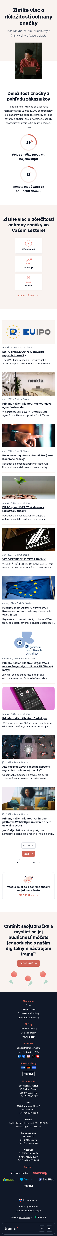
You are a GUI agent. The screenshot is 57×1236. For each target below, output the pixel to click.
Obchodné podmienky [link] (28, 1017)
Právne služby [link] (28, 1037)
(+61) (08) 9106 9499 (28, 1160)
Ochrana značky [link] (28, 1032)
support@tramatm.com (28, 1048)
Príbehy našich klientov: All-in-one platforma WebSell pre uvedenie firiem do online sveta (26, 822)
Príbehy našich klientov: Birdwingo (24, 718)
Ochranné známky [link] (28, 1028)
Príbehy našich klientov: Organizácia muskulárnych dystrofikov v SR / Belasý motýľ (27, 666)
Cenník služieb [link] (28, 1009)
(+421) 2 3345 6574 (28, 1143)
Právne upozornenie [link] (28, 1206)
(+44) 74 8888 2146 (28, 1096)
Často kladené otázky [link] (28, 1013)
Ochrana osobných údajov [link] (28, 1210)
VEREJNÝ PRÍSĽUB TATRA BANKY (24, 559)
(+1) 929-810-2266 (28, 1113)
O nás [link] (28, 1005)
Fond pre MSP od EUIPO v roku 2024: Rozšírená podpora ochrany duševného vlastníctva (27, 611)
